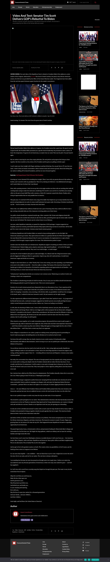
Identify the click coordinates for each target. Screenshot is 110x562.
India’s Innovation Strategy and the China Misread (88, 127)
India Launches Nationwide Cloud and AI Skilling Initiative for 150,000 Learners (88, 43)
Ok (85, 559)
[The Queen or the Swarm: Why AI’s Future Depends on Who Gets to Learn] (88, 100)
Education (97, 19)
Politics (33, 530)
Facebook (87, 542)
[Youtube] (83, 550)
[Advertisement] (42, 135)
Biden (16, 530)
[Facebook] (51, 67)
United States (21, 532)
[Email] (32, 520)
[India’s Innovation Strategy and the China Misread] (88, 120)
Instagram (87, 545)
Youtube (87, 550)
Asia (80, 47)
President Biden (39, 530)
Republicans (15, 532)
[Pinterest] (58, 67)
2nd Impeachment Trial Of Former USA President (29, 175)
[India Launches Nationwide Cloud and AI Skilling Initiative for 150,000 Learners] (88, 36)
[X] (55, 67)
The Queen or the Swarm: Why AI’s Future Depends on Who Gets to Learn (88, 107)
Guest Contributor (26, 512)
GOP (25, 530)
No (89, 559)
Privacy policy (95, 559)
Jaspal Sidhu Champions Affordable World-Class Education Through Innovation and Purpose (88, 64)
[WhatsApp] (61, 67)
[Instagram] (83, 545)
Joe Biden (29, 530)
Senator (33, 76)
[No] (108, 560)
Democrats (20, 530)
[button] (95, 2)
